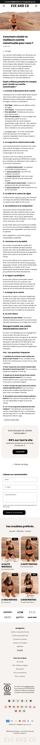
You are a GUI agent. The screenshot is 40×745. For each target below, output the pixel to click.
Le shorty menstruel (29, 564)
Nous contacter (20, 676)
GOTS (21, 217)
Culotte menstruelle (11, 420)
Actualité (20, 650)
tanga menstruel (13, 176)
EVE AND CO (22, 733)
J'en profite (20, 452)
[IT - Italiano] (26, 707)
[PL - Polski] (34, 707)
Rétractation (20, 669)
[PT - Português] (16, 711)
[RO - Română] (20, 711)
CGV (13, 665)
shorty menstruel (13, 172)
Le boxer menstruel (28, 600)
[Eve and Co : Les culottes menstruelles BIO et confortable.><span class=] (20, 6)
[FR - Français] (22, 707)
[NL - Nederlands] (30, 707)
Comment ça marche (20, 639)
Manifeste (20, 646)
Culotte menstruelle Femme (20, 632)
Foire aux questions (20, 673)
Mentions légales (22, 665)
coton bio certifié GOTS (23, 340)
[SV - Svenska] (24, 711)
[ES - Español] (18, 707)
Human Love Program (20, 643)
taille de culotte (20, 197)
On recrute (20, 662)
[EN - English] (14, 707)
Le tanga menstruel (9, 600)
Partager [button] (8, 51)
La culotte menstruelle (6, 565)
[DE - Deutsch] (9, 707)
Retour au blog (21, 464)
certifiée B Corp (29, 687)
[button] (4, 6)
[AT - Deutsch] (5, 707)
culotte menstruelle (15, 167)
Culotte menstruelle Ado (20, 636)
